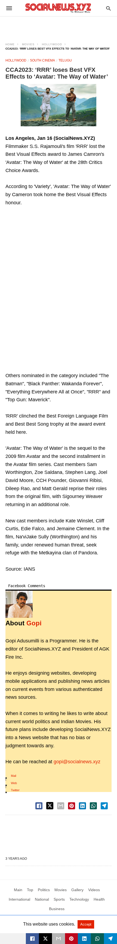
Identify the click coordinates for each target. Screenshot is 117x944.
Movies (28, 44)
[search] (108, 8)
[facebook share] (38, 805)
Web (14, 783)
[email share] (60, 805)
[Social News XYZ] (58, 8)
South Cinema (42, 60)
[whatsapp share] (93, 805)
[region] (58, 26)
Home (10, 44)
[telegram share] (104, 805)
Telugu (65, 60)
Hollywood (52, 44)
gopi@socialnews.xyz (77, 761)
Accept (85, 924)
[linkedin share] (82, 805)
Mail (13, 775)
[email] (58, 938)
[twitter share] (49, 805)
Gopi (34, 623)
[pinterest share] (71, 805)
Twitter (15, 790)
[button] (58, 105)
